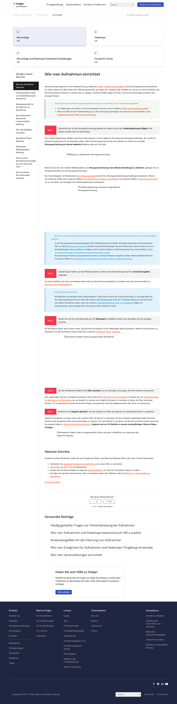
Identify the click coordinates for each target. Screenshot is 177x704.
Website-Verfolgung (72, 667)
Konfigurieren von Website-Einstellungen (102, 179)
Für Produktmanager (45, 621)
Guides (66, 616)
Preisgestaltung (54, 4)
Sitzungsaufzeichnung (77, 246)
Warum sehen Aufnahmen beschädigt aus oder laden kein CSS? (26, 162)
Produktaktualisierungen (74, 631)
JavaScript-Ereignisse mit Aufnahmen (79, 464)
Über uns (95, 616)
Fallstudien (40, 636)
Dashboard (13, 658)
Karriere (94, 621)
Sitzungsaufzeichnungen (19, 626)
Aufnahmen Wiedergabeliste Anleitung (22, 149)
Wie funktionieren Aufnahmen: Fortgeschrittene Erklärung (23, 120)
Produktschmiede (71, 626)
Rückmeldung (14, 631)
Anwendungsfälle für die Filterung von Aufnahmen (25, 107)
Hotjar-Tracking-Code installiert (111, 86)
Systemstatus (73, 4)
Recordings (57, 15)
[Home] (20, 6)
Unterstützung (70, 636)
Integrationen (14, 643)
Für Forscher (41, 631)
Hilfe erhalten (64, 592)
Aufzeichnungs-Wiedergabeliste (58, 284)
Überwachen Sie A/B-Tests (61, 467)
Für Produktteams (44, 616)
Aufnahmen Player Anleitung (24, 139)
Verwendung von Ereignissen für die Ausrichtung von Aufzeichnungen (102, 259)
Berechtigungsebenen (86, 176)
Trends (12, 663)
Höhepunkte (14, 653)
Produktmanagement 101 (75, 641)
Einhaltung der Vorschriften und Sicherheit (153, 624)
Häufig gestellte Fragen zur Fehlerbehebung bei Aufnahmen (26, 96)
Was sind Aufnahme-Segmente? (77, 424)
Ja (97, 502)
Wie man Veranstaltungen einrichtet (76, 555)
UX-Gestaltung (70, 654)
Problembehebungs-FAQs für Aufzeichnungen (76, 115)
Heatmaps (13, 621)
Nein (110, 502)
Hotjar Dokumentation (22, 15)
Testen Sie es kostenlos (150, 4)
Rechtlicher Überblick (155, 616)
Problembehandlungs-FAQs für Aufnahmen (115, 303)
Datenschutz (96, 626)
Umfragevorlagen (16, 648)
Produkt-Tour (14, 616)
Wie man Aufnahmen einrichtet (25, 86)
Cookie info (149, 694)
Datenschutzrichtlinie (155, 640)
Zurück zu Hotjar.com (95, 4)
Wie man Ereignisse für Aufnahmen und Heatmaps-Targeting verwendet (102, 547)
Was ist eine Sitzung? (148, 179)
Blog (66, 621)
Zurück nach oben (52, 482)
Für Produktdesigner (45, 626)
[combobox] (144, 15)
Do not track (162, 694)
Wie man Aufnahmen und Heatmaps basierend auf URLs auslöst (96, 533)
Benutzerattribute (95, 470)
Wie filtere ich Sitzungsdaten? (115, 397)
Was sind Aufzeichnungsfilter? (136, 108)
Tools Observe (42, 15)
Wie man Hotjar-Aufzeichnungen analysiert (23, 175)
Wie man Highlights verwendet (24, 131)
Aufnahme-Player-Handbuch (108, 332)
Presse (94, 631)
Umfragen (13, 636)
